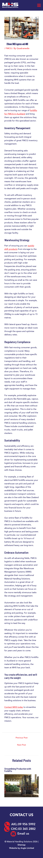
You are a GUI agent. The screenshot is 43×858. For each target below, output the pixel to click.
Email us (23, 833)
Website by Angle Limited (21, 848)
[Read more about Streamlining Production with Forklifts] (21, 786)
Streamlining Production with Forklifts (17, 769)
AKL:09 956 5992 (23, 824)
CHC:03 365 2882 (23, 829)
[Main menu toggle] (39, 5)
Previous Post (22, 738)
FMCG (9, 49)
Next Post (21, 745)
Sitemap (21, 845)
